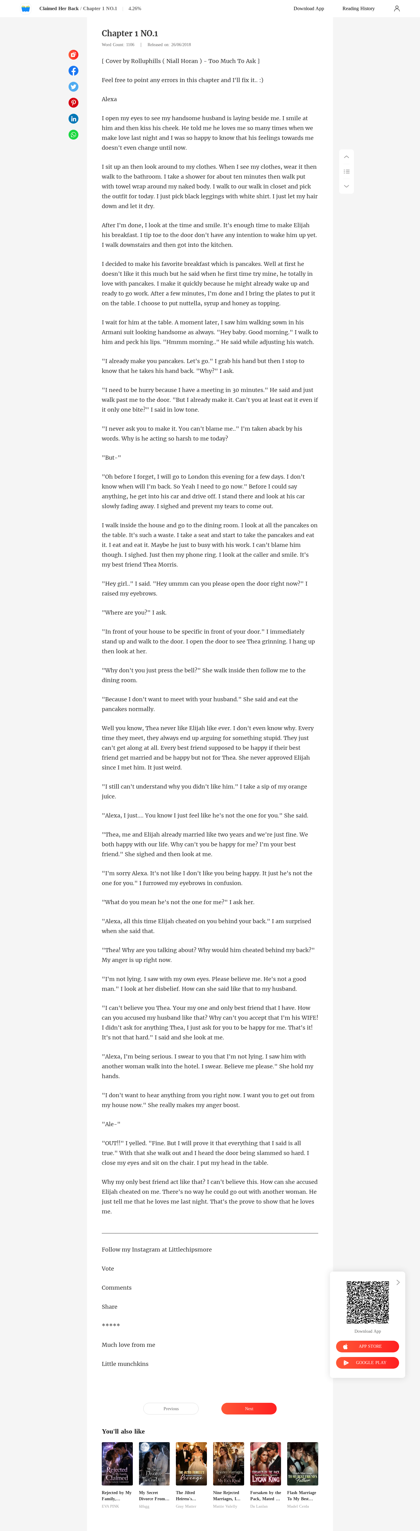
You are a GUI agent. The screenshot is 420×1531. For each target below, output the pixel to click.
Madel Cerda (298, 1506)
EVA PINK (110, 1506)
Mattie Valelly (225, 1506)
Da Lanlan (259, 1506)
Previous (171, 1408)
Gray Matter (186, 1506)
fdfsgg (144, 1506)
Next (249, 1408)
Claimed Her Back (59, 8)
